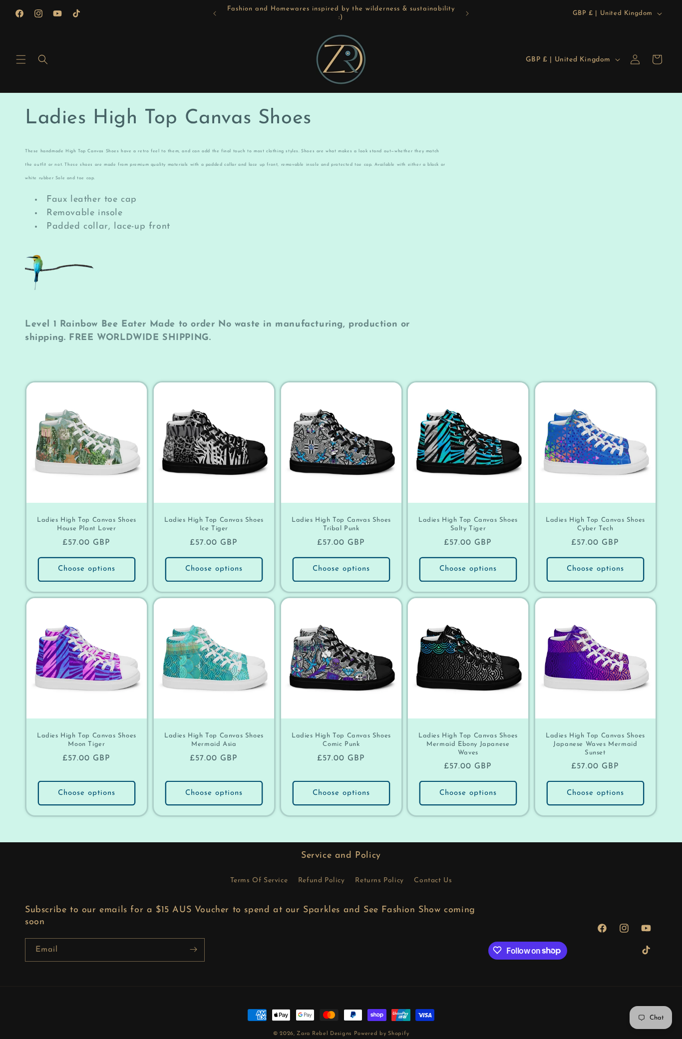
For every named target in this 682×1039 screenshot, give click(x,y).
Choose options (86, 569)
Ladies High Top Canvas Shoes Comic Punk (341, 739)
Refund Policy (321, 880)
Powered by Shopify (381, 1034)
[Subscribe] (193, 949)
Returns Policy (379, 880)
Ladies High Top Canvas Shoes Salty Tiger (468, 524)
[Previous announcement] (215, 13)
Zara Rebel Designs (324, 1034)
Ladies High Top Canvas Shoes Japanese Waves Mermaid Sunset (595, 744)
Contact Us (433, 880)
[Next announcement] (467, 13)
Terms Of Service (259, 880)
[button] (21, 59)
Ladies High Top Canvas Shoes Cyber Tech (595, 524)
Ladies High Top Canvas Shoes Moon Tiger (86, 739)
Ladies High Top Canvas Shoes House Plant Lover (86, 524)
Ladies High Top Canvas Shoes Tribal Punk (341, 524)
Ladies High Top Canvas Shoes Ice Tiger (214, 524)
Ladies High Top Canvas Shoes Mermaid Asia (214, 739)
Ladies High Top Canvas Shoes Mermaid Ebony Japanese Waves (468, 744)
